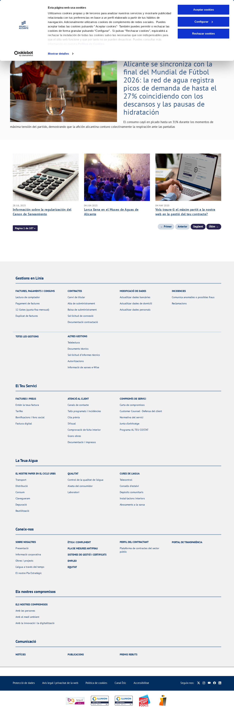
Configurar (201, 21)
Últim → (214, 226)
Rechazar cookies (203, 33)
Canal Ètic (120, 683)
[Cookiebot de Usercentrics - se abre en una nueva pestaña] (24, 53)
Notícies (21, 654)
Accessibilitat (141, 683)
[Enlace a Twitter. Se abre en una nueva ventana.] (198, 683)
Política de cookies (96, 683)
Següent (198, 226)
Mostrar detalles (58, 53)
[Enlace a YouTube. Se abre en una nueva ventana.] (209, 683)
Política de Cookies (91, 43)
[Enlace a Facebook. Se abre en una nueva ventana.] (214, 683)
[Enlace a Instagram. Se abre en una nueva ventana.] (204, 683)
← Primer (166, 226)
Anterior (182, 226)
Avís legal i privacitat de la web (60, 683)
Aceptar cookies (203, 9)
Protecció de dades (24, 683)
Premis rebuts (128, 654)
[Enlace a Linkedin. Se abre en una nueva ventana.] (219, 683)
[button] (25, 228)
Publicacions (76, 654)
